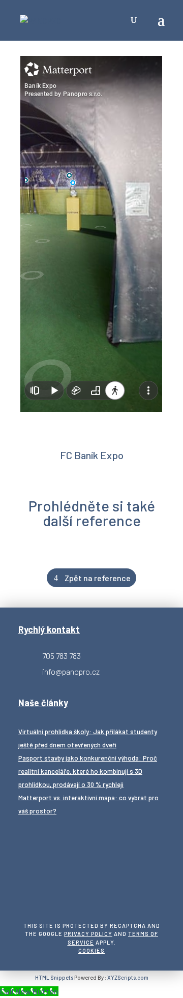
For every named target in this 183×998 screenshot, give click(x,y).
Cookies (91, 950)
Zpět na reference (98, 578)
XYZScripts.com (127, 977)
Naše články (43, 702)
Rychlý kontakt (49, 629)
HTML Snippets (54, 977)
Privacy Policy (88, 933)
